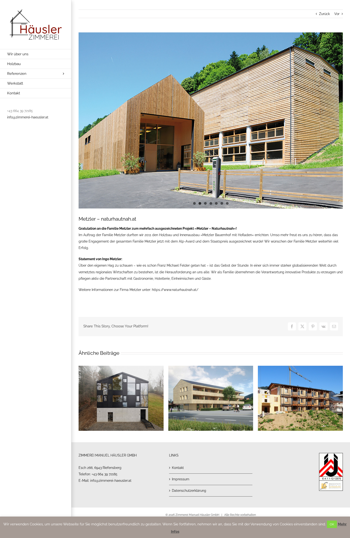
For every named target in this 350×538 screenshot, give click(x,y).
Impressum (180, 479)
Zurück (324, 14)
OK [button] (332, 524)
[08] (211, 120)
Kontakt (178, 468)
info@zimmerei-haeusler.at (27, 117)
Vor (337, 14)
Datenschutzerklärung (189, 490)
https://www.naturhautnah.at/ (175, 290)
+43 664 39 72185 (104, 474)
